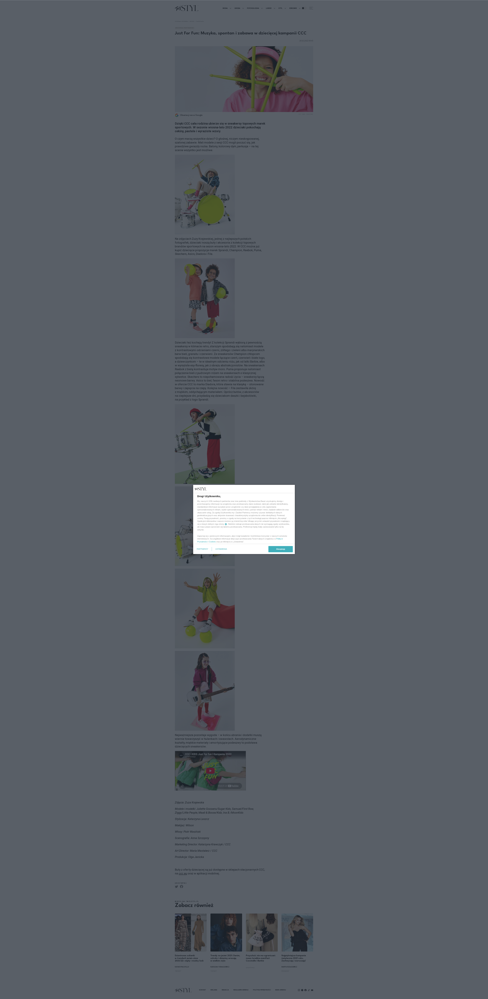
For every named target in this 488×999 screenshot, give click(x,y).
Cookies (212, 542)
